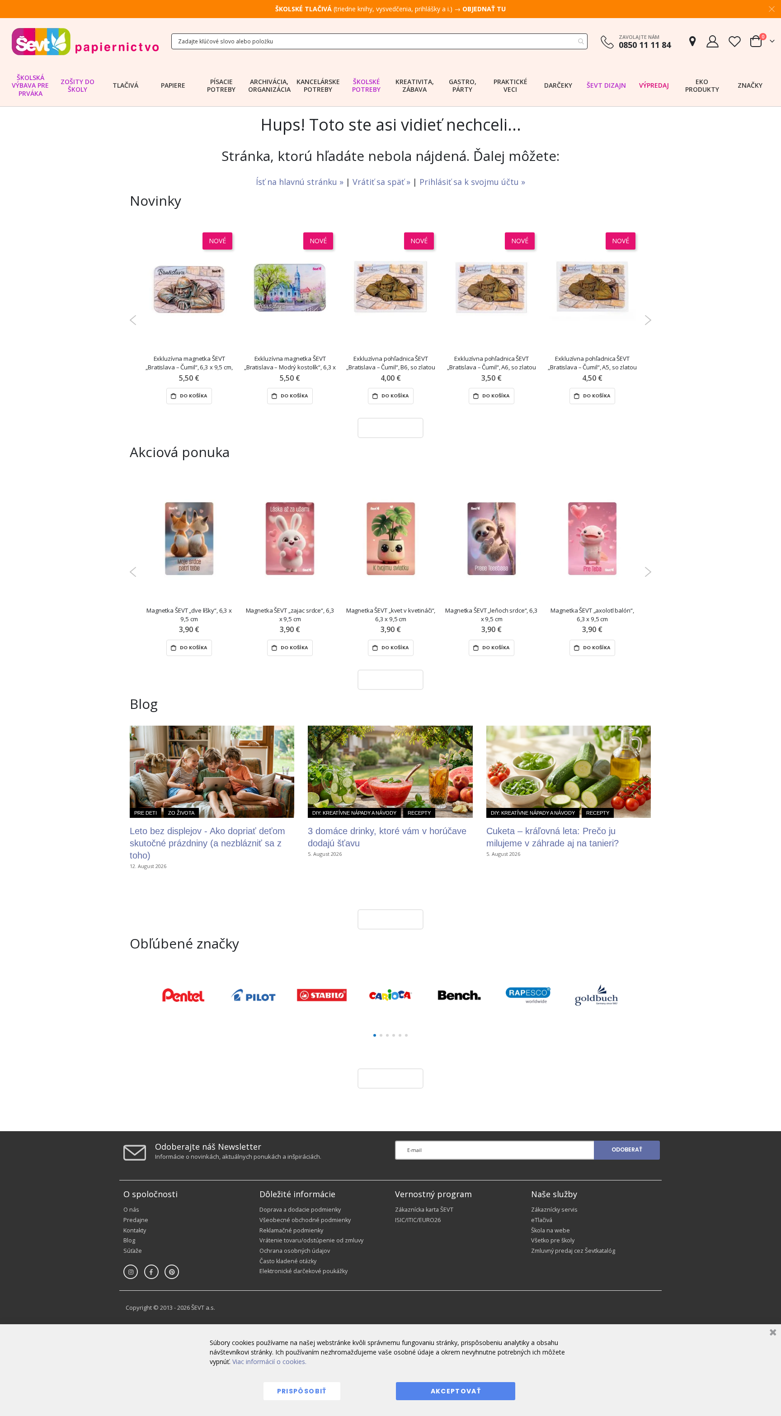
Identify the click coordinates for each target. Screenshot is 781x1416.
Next (648, 320)
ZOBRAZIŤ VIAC (388, 428)
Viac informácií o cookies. (269, 1361)
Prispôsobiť (302, 1391)
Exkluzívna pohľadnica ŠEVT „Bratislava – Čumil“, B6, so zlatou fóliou (390, 363)
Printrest (172, 1272)
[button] (374, 1035)
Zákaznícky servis (554, 1209)
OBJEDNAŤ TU (484, 9)
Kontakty (134, 1230)
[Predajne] (692, 41)
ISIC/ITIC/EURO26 (418, 1220)
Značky (750, 85)
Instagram (130, 1272)
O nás (131, 1209)
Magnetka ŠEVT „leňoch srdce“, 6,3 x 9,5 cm (491, 614)
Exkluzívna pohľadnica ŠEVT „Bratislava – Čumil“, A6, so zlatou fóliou (491, 363)
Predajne (135, 1220)
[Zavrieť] (771, 1333)
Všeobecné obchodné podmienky (305, 1220)
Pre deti (145, 813)
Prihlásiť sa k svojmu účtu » (472, 181)
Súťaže (132, 1251)
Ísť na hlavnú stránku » (301, 181)
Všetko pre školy (552, 1240)
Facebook (151, 1272)
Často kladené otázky (287, 1261)
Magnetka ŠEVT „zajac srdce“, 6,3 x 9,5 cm (290, 614)
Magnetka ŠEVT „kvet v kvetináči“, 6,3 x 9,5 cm (391, 614)
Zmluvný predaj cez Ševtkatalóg (573, 1251)
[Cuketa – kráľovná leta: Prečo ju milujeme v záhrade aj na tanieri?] (568, 772)
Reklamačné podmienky (291, 1230)
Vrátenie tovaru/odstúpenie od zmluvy (311, 1240)
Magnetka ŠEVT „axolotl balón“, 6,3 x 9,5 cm (592, 614)
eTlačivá (541, 1220)
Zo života (181, 813)
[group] (184, 995)
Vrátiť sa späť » (383, 181)
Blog (129, 1240)
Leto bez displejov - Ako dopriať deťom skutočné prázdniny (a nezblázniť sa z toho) (207, 843)
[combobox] (379, 41)
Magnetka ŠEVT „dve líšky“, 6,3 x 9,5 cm (189, 614)
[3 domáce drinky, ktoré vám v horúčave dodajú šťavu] (390, 772)
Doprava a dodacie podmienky (300, 1209)
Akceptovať (456, 1391)
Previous (133, 320)
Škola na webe (550, 1230)
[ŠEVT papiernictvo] (85, 41)
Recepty (419, 813)
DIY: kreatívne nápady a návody (354, 813)
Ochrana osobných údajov (294, 1251)
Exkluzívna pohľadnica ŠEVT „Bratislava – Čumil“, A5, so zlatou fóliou (592, 363)
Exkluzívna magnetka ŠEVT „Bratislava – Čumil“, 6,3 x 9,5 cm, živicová (189, 363)
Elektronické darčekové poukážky (303, 1271)
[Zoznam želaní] (734, 41)
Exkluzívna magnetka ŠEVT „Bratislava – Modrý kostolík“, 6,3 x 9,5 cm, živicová (290, 363)
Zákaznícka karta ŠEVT (424, 1209)
